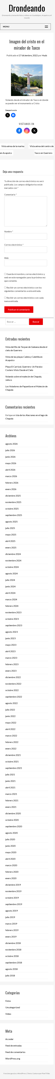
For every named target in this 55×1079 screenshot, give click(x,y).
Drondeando (27, 7)
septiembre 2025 (13, 515)
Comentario (10, 194)
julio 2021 (10, 774)
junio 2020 (10, 845)
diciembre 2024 (13, 554)
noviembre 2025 (13, 502)
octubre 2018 (12, 956)
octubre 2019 (12, 897)
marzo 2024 (11, 599)
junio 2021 (10, 781)
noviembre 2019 (13, 891)
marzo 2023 (11, 657)
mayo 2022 (10, 722)
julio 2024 (10, 580)
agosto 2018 (11, 969)
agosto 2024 (11, 573)
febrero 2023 (11, 664)
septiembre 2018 (13, 962)
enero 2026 (10, 489)
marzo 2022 (11, 735)
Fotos (8, 1000)
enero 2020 (10, 878)
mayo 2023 (10, 644)
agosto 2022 (11, 703)
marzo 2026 (11, 476)
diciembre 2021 (13, 755)
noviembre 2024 (13, 560)
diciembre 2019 (13, 884)
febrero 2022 (11, 742)
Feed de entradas (13, 1045)
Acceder (9, 1039)
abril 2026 (10, 469)
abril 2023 (10, 651)
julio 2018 (10, 975)
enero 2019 (10, 936)
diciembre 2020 (13, 813)
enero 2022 (10, 748)
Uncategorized (12, 1007)
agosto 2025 (11, 521)
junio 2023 (10, 638)
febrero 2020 (11, 871)
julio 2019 (10, 917)
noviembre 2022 (13, 683)
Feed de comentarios (15, 1052)
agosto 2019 (11, 910)
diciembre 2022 (13, 677)
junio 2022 (10, 716)
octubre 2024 (12, 567)
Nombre (8, 231)
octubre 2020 (12, 819)
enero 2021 (10, 807)
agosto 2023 (11, 631)
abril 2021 (10, 787)
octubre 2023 (12, 618)
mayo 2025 (10, 534)
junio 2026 (10, 456)
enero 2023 (10, 670)
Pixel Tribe (46, 1073)
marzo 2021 (11, 794)
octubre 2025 (12, 508)
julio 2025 (10, 528)
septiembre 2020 (13, 826)
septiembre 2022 (13, 696)
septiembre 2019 (13, 904)
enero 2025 (10, 547)
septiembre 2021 (13, 768)
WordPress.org (12, 1058)
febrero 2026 (11, 482)
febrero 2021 (11, 800)
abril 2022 (10, 729)
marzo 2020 (11, 865)
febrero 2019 (11, 930)
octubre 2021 (12, 761)
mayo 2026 (10, 463)
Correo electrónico (14, 244)
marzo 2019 (11, 923)
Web (6, 258)
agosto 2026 (11, 443)
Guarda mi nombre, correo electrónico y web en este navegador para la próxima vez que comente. (25, 277)
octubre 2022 (12, 690)
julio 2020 (10, 839)
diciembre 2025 (13, 495)
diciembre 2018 (13, 943)
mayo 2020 (10, 852)
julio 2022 (10, 709)
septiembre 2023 (13, 625)
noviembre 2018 (13, 949)
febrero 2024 (11, 605)
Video (8, 1013)
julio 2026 (10, 450)
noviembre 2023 (13, 612)
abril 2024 (10, 593)
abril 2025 (10, 541)
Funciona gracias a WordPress (15, 1073)
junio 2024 (10, 586)
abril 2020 (10, 858)
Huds (44, 55)
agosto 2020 (11, 832)
